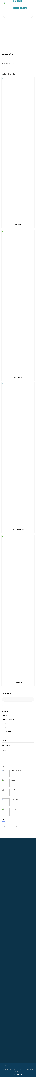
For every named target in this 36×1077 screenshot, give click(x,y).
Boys (6, 723)
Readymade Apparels (8, 719)
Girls (6, 727)
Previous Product (9, 18)
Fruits (4, 740)
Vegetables (5, 760)
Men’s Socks (18, 682)
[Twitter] (4, 826)
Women (7, 736)
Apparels (5, 711)
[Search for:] (18, 699)
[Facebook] (10, 826)
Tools (4, 755)
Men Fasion (11, 63)
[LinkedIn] (16, 826)
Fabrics (5, 715)
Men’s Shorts (18, 224)
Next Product (27, 18)
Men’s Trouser (18, 377)
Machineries (6, 745)
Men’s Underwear (18, 529)
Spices (4, 750)
